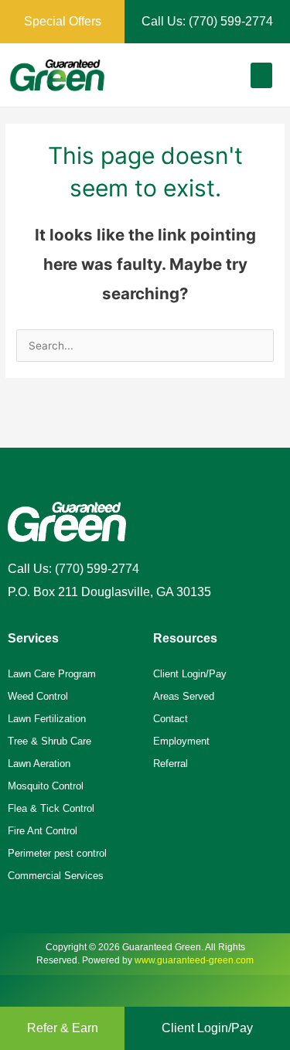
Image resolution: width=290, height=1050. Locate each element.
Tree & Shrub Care (49, 741)
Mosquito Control (46, 786)
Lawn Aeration (39, 763)
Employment (181, 741)
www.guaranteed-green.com (194, 960)
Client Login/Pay (190, 674)
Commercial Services (56, 875)
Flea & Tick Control (51, 808)
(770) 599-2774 (97, 568)
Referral (170, 763)
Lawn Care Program (52, 674)
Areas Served (183, 696)
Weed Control (38, 696)
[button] (261, 75)
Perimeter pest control (57, 853)
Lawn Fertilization (47, 718)
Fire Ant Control (42, 831)
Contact (170, 718)
